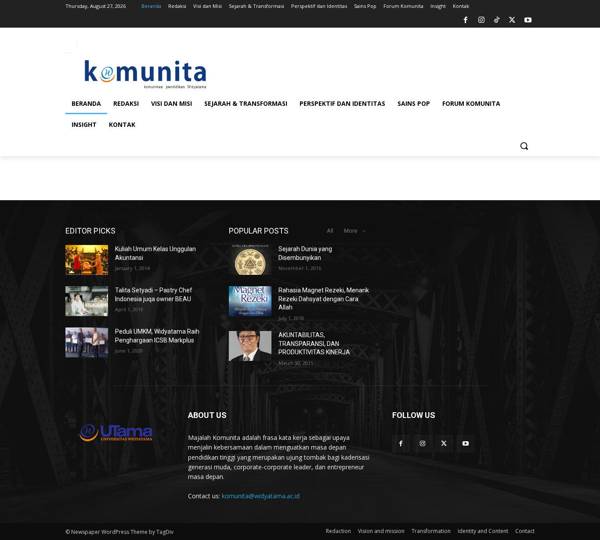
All (330, 230)
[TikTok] (496, 20)
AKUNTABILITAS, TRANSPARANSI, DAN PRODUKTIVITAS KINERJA (314, 343)
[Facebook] (465, 20)
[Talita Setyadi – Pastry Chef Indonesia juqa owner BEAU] (86, 301)
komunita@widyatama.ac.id (261, 496)
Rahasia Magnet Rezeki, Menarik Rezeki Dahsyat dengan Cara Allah (323, 299)
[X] (512, 20)
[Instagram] (481, 20)
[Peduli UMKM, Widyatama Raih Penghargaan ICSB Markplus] (86, 342)
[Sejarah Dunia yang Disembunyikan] (250, 260)
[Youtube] (528, 20)
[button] (524, 145)
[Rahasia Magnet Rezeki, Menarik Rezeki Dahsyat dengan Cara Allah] (250, 301)
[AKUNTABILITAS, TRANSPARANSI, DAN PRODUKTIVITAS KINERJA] (250, 346)
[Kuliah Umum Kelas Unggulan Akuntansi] (86, 260)
